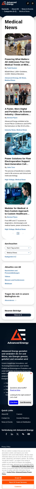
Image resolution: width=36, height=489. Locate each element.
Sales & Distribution (23, 422)
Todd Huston (12, 68)
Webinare (8, 283)
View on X (18, 315)
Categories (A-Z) (10, 11)
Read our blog (15, 390)
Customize (18, 486)
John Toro (11, 167)
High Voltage (9, 179)
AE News (22, 78)
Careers (19, 414)
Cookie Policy (11, 472)
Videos (7, 276)
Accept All (18, 478)
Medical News (10, 80)
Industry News (10, 130)
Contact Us (6, 418)
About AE (15, 9)
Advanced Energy (11, 78)
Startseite (5, 9)
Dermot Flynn (12, 118)
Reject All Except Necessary (18, 482)
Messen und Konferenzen (14, 280)
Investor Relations (22, 418)
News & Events (27, 9)
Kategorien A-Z (10, 257)
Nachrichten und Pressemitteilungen (12, 272)
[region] (18, 468)
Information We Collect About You (22, 466)
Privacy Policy (6, 446)
